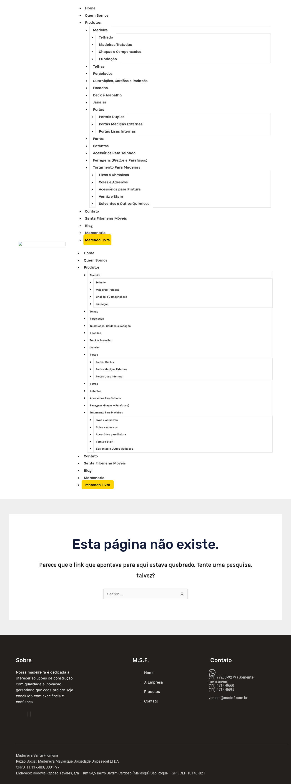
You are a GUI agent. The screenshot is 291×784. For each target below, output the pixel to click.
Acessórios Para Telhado (114, 153)
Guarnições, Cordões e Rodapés (120, 80)
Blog (89, 225)
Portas (98, 109)
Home (90, 8)
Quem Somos (96, 15)
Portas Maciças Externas (121, 124)
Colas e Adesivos (113, 182)
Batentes (101, 145)
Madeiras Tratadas (115, 44)
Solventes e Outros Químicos (124, 203)
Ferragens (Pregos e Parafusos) (120, 160)
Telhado (106, 37)
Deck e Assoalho (107, 95)
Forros (98, 138)
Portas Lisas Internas (117, 131)
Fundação (108, 58)
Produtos (93, 22)
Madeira (100, 30)
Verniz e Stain (111, 196)
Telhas (99, 66)
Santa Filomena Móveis (106, 218)
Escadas (100, 87)
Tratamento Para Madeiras (116, 167)
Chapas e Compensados (120, 51)
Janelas (100, 102)
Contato (92, 211)
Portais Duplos (111, 116)
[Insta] (30, 714)
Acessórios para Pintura (120, 189)
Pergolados (103, 73)
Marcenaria (95, 232)
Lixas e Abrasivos (114, 174)
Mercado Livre (97, 240)
